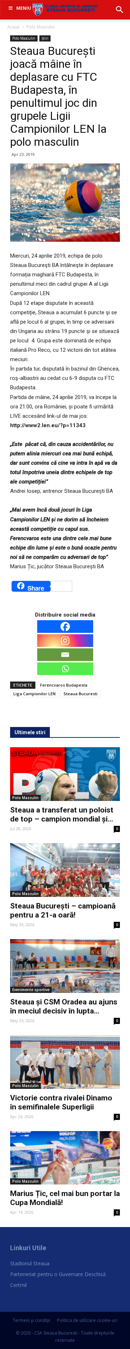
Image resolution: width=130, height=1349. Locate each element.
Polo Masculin (40, 27)
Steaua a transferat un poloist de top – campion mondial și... (61, 814)
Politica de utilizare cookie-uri (87, 1320)
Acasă (13, 27)
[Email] (65, 654)
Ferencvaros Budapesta (63, 685)
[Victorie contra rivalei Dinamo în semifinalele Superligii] (65, 1062)
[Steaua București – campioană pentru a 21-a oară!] (65, 870)
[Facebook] (65, 626)
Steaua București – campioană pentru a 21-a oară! (63, 910)
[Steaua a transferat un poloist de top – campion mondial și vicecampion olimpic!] (65, 774)
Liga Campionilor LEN (34, 693)
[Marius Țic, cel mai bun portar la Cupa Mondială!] (65, 1158)
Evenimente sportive (30, 989)
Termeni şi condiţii (31, 1320)
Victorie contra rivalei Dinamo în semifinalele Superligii (61, 1102)
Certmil (18, 1285)
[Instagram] (65, 640)
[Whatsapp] (65, 668)
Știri (45, 38)
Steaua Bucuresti (81, 693)
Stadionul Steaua (29, 1263)
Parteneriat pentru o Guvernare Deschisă (58, 1274)
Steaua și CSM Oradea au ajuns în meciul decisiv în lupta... (63, 1006)
